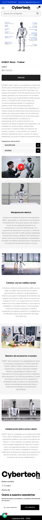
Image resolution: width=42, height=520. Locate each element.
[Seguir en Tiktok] (10, 486)
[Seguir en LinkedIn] (6, 486)
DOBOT (4, 67)
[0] (37, 8)
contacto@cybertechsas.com (30, 2)
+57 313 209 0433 (10, 2)
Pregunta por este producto (11, 141)
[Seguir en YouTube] (8, 486)
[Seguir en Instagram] (4, 486)
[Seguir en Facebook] (2, 486)
